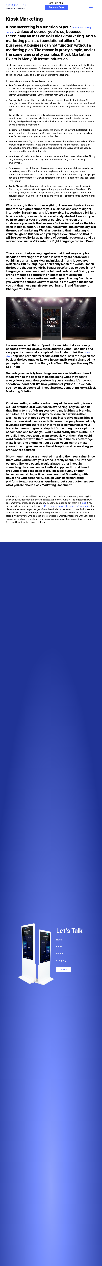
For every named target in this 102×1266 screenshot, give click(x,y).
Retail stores (50, 506)
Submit (63, 970)
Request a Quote (56, 7)
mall (84, 502)
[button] (91, 6)
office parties (83, 506)
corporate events (67, 506)
